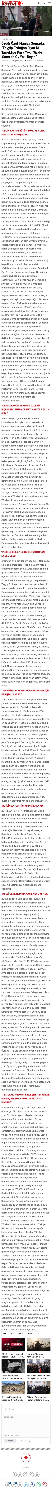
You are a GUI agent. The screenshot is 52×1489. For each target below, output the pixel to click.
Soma (30, 1334)
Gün (4, 1334)
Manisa (20, 1334)
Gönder (10, 1440)
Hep (12, 1334)
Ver (37, 1334)
